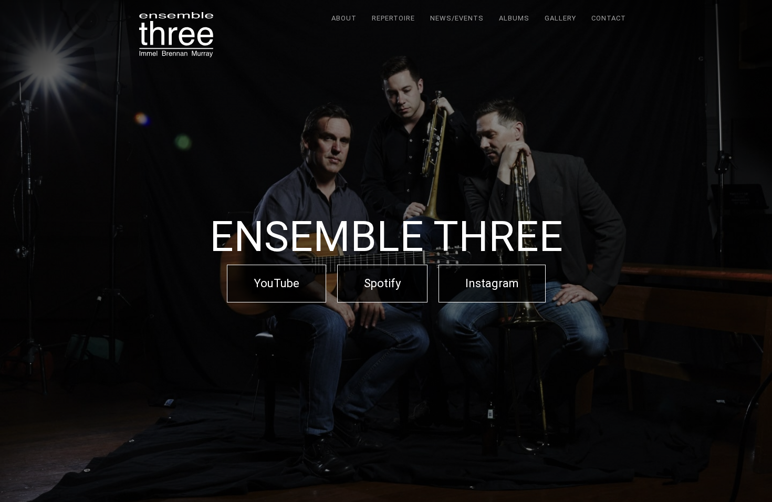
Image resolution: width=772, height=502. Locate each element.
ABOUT (344, 18)
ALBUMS (514, 18)
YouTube (276, 283)
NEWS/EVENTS (457, 18)
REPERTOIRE (393, 18)
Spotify (382, 283)
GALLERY (560, 18)
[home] (176, 34)
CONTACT (608, 18)
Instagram (492, 283)
